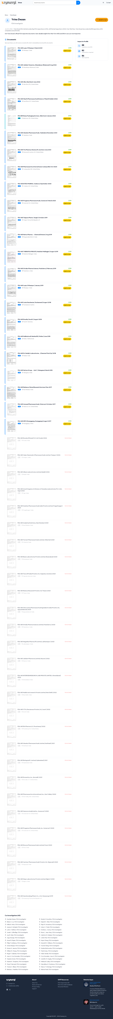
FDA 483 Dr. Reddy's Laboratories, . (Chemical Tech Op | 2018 (37, 353)
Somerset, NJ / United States (30, 203)
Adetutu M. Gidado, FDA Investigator (51, 935)
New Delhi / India (27, 695)
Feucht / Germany (28, 321)
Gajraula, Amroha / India (29, 576)
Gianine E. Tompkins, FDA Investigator (18, 961)
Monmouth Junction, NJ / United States (33, 152)
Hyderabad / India (27, 762)
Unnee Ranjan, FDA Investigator (16, 945)
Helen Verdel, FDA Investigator (50, 953)
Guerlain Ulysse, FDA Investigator (16, 919)
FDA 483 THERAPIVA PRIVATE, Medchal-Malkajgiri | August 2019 (38, 251)
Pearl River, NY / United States (31, 101)
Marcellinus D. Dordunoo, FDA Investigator (53, 964)
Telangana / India (27, 372)
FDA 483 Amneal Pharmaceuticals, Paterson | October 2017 (37, 404)
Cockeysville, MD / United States (31, 169)
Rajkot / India (26, 881)
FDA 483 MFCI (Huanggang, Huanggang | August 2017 (34, 421)
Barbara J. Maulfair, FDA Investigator (17, 969)
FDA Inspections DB (63, 983)
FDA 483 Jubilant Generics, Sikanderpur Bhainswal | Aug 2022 (37, 65)
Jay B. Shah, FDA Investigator (15, 935)
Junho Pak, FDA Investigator (49, 938)
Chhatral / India (27, 542)
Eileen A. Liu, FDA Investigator (15, 922)
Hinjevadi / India (27, 864)
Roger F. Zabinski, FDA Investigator (17, 953)
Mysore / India (26, 661)
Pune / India (26, 847)
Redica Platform (95, 986)
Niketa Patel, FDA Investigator (50, 969)
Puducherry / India (28, 271)
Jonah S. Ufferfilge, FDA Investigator (17, 932)
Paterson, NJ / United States (30, 406)
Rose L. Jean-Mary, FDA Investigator (51, 932)
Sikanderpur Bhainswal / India (31, 67)
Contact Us (11, 983)
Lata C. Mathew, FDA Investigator (16, 930)
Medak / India (26, 355)
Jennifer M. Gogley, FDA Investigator (51, 959)
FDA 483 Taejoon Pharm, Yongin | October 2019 (32, 217)
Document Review (63, 986)
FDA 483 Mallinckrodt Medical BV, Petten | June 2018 (34, 336)
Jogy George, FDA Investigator (16, 938)
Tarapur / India (27, 457)
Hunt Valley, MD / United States (31, 796)
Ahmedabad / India (28, 679)
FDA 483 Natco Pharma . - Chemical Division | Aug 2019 (35, 234)
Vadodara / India (27, 135)
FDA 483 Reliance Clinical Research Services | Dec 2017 (35, 387)
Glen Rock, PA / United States (30, 84)
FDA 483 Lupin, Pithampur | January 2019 (30, 285)
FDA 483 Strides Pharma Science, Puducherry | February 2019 (37, 268)
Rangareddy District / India (30, 237)
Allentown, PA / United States (30, 118)
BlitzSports (93, 1002)
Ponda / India (26, 440)
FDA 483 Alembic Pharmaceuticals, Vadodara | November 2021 (37, 133)
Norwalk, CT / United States (30, 779)
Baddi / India (26, 474)
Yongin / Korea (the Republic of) (31, 220)
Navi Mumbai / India (28, 389)
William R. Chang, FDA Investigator (17, 951)
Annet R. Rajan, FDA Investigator (16, 940)
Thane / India (26, 593)
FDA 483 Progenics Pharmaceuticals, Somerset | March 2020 (37, 200)
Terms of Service (37, 984)
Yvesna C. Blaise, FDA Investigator (17, 967)
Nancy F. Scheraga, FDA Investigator (51, 967)
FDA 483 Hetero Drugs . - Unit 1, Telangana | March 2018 (35, 370)
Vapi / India (26, 493)
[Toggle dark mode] (103, 2)
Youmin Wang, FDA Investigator (50, 945)
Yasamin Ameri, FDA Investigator (16, 959)
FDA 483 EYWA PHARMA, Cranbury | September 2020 (34, 183)
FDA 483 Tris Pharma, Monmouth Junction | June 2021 (34, 150)
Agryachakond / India (28, 612)
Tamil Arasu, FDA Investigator (49, 951)
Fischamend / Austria (28, 305)
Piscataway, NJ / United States (31, 729)
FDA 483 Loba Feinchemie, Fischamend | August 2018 (34, 302)
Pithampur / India (27, 50)
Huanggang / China (28, 423)
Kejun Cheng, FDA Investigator (50, 940)
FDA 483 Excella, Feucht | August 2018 (30, 319)
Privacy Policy (36, 986)
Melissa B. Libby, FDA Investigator (50, 961)
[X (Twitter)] (10, 990)
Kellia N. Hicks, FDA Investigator (16, 924)
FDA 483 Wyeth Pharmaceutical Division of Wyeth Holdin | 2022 (38, 99)
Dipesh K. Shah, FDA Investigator (50, 922)
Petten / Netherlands (28, 338)
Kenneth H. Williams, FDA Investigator (52, 943)
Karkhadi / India (27, 745)
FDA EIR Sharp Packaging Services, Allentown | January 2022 (37, 116)
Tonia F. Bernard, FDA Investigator (17, 964)
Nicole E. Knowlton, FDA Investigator (51, 919)
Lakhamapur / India (28, 644)
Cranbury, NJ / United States (30, 186)
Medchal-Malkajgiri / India (30, 254)
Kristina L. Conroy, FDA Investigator (51, 930)
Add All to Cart (103, 20)
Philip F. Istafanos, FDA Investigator (17, 943)
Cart (109, 2)
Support (34, 988)
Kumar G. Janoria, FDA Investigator (17, 948)
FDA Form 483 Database (65, 984)
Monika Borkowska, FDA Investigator (51, 948)
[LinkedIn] (7, 990)
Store (20, 3)
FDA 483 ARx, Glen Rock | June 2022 (29, 82)
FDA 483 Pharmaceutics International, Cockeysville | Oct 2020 (37, 167)
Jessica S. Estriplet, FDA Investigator (17, 927)
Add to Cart (67, 50)
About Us (34, 983)
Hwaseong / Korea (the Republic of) (32, 898)
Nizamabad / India (27, 559)
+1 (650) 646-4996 (13, 986)
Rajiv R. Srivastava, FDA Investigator (51, 924)
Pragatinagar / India (28, 510)
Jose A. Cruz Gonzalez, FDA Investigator (18, 956)
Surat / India (26, 712)
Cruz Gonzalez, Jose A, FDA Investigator (53, 956)
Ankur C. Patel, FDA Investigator (50, 927)
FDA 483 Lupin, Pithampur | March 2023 (30, 48)
